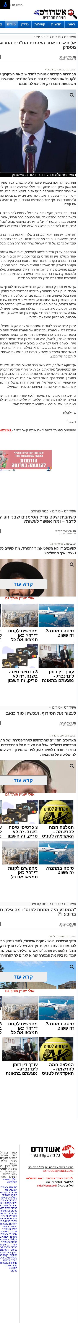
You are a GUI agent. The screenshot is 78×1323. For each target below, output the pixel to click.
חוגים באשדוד (9, 1228)
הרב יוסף (49, 69)
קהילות (39, 24)
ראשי (71, 24)
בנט (67, 69)
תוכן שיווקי (11, 1171)
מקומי (14, 1160)
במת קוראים (40, 511)
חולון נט (12, 1268)
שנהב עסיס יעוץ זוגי (60, 543)
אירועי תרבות (10, 1174)
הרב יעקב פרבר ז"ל (60, 735)
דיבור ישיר (41, 37)
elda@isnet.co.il (47, 1185)
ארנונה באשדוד (8, 1231)
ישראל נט (12, 1181)
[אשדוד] (55, 19)
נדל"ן (25, 24)
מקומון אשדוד (9, 1195)
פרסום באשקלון (8, 1210)
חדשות (56, 24)
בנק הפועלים (63, 936)
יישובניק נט (11, 1189)
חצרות (13, 1176)
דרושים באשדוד (8, 1226)
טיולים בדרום (10, 1260)
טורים (11, 24)
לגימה (52, 936)
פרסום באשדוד (8, 1241)
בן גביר (60, 69)
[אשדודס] (49, 1157)
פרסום (13, 1270)
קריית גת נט (11, 1265)
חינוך (14, 1155)
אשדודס (69, 37)
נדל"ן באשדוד (9, 1179)
